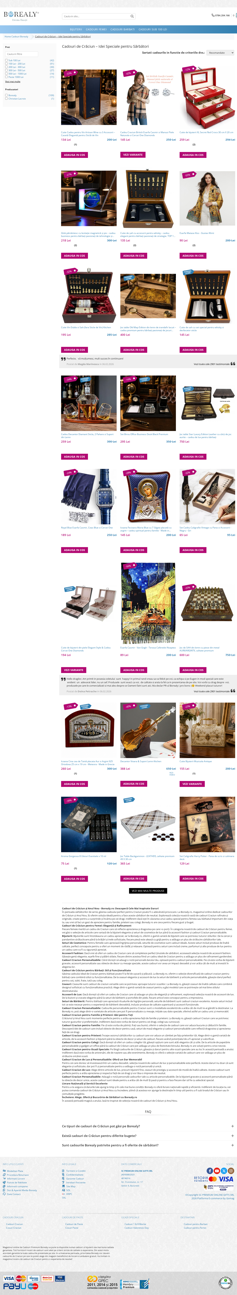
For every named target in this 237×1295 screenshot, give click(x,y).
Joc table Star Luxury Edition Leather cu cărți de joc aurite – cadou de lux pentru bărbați (205, 436)
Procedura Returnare (17, 1174)
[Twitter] (224, 1171)
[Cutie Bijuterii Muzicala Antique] (207, 730)
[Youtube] (217, 1171)
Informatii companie (17, 1186)
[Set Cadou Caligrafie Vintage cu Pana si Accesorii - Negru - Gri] (207, 496)
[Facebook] (210, 1171)
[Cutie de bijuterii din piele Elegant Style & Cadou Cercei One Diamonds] (89, 603)
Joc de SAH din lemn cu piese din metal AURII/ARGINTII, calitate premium (199, 649)
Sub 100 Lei (14, 60)
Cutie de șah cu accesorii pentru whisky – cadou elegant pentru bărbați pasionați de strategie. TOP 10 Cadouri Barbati (147, 235)
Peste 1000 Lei (16, 77)
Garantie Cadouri (75, 1178)
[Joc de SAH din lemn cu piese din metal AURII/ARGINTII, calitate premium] (207, 603)
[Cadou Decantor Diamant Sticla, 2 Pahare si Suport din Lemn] (89, 403)
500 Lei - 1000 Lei (17, 73)
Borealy (12, 95)
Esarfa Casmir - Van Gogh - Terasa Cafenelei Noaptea (148, 647)
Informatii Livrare (15, 1178)
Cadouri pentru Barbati (195, 1224)
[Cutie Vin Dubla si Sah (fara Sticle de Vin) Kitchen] (89, 296)
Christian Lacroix (17, 98)
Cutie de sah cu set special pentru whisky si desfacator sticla (202, 329)
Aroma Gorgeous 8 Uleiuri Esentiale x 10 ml (83, 856)
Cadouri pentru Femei (194, 1227)
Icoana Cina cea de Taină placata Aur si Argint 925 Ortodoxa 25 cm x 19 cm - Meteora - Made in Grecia (87, 763)
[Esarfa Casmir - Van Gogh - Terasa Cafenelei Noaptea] (148, 603)
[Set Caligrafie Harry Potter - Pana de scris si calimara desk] (207, 824)
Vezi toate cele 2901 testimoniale (212, 364)
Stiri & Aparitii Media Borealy (21, 1190)
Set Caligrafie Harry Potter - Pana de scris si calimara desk (207, 858)
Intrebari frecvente (76, 1182)
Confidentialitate (74, 1174)
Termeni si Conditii (76, 1170)
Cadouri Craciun (14, 1224)
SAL (64, 1197)
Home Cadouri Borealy (17, 36)
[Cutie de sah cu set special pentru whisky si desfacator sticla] (207, 296)
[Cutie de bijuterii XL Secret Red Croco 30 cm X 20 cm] (207, 97)
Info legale (69, 1164)
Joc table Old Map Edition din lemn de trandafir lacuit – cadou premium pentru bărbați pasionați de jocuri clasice (148, 329)
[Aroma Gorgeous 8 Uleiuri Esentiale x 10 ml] (89, 824)
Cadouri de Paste (74, 1224)
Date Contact (13, 1194)
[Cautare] (132, 16)
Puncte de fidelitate (16, 1182)
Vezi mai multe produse (148, 890)
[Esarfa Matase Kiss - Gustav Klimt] (207, 198)
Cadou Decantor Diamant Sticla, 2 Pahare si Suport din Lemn (87, 436)
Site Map (70, 1186)
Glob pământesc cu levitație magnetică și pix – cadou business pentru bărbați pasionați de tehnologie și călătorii (88, 235)
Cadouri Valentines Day (136, 1227)
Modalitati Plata (14, 1170)
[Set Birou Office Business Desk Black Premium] (148, 403)
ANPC (69, 1194)
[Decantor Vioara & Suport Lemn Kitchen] (148, 730)
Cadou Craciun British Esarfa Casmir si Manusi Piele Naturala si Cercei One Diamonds (147, 134)
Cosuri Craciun (13, 1227)
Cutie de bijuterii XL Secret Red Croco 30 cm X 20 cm (206, 132)
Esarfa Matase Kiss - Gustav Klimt (197, 233)
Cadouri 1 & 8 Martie (135, 1224)
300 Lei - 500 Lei (17, 70)
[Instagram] (231, 1171)
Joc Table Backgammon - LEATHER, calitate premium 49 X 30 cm (147, 858)
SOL (68, 1190)
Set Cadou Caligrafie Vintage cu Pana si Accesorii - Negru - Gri (205, 529)
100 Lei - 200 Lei (17, 63)
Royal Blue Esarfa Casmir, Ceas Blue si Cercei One (87, 527)
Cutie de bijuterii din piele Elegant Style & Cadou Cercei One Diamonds (86, 649)
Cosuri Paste (71, 1227)
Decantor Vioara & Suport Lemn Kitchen (140, 761)
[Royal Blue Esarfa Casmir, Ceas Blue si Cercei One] (89, 496)
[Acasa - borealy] (21, 16)
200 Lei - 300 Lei (17, 67)
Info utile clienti (13, 1164)
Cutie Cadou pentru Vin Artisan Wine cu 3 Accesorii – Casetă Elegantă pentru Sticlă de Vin (88, 134)
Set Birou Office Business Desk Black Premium (144, 434)
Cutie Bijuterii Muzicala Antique (196, 761)
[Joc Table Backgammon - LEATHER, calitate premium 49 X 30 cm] (148, 824)
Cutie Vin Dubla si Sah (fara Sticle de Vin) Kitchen (86, 327)
